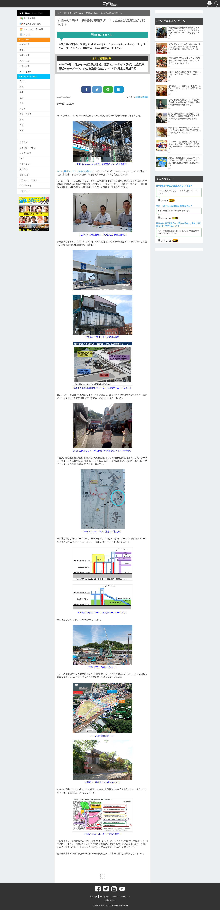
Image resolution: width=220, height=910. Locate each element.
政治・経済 (24, 44)
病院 (21, 119)
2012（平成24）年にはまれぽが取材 (74, 171)
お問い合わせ (25, 186)
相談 (21, 125)
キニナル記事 (29, 18)
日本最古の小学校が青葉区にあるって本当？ (174, 186)
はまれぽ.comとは (28, 147)
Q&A (22, 158)
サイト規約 (24, 175)
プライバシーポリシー (29, 180)
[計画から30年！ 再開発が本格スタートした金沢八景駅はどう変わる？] (119, 89)
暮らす (22, 109)
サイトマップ (25, 164)
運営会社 (23, 169)
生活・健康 (24, 66)
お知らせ (23, 142)
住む (21, 98)
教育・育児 (24, 61)
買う (21, 87)
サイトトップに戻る (36, 13)
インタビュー (25, 72)
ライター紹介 (25, 153)
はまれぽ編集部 (141, 97)
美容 (21, 92)
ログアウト (24, 191)
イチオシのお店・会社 (33, 29)
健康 (21, 130)
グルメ (22, 50)
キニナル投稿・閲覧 (32, 24)
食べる (22, 81)
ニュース (27, 35)
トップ (58, 13)
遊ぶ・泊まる (25, 114)
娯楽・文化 (24, 55)
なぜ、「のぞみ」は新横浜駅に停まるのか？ (174, 206)
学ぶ (21, 103)
